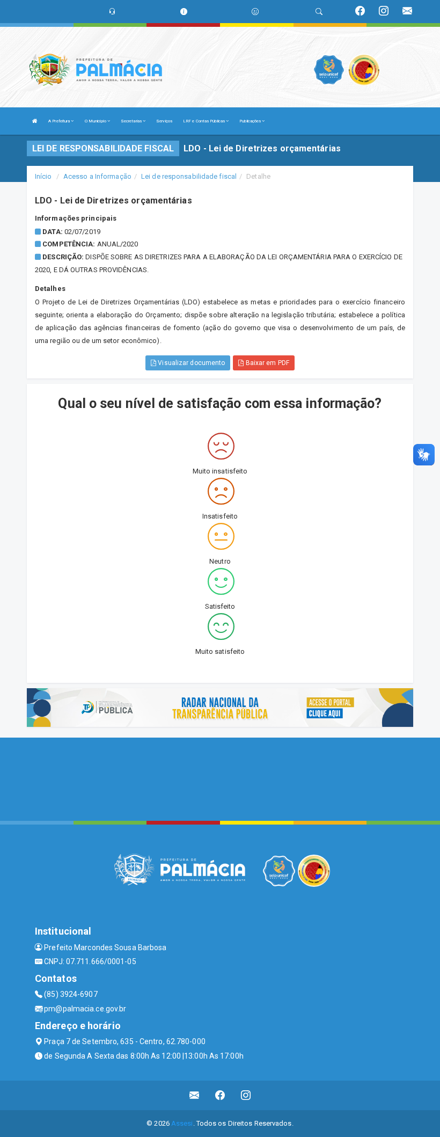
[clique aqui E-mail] (194, 1095)
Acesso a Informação (97, 176)
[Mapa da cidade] (220, 778)
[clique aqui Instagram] (246, 1095)
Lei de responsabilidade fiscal (189, 176)
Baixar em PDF (266, 363)
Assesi (182, 1123)
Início (43, 176)
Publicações (250, 121)
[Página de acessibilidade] (255, 12)
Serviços (164, 121)
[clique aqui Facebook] (220, 1095)
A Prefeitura (59, 121)
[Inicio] (35, 121)
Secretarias (132, 121)
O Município (96, 121)
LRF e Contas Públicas (204, 121)
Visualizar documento (190, 363)
